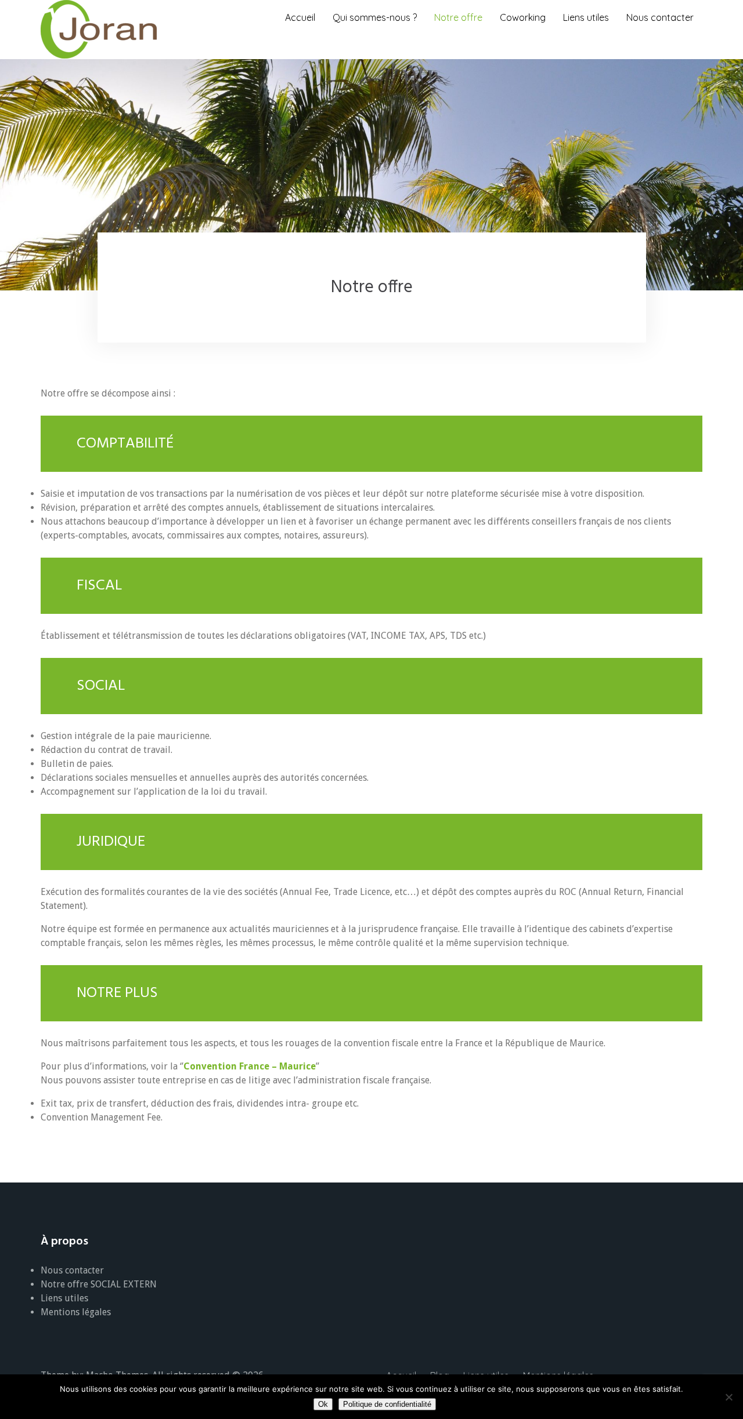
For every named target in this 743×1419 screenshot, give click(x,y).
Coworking (523, 17)
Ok (323, 1404)
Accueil (300, 17)
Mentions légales (76, 1312)
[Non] (728, 1397)
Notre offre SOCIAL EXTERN (99, 1284)
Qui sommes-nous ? (375, 17)
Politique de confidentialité (387, 1404)
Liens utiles (586, 17)
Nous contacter (660, 17)
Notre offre (458, 17)
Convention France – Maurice (249, 1066)
